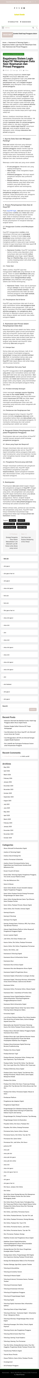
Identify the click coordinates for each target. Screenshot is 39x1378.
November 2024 (8, 834)
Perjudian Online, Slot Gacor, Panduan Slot (16, 1124)
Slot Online (7, 1190)
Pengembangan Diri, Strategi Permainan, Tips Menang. (20, 1116)
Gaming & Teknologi (10, 916)
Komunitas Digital (9, 1013)
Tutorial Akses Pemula (10, 1354)
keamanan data (9, 524)
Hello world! (25, 756)
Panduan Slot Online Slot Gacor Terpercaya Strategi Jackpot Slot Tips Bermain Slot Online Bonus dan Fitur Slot (20, 1086)
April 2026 (7, 771)
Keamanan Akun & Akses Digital (13, 965)
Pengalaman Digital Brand (11, 1105)
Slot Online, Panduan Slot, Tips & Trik (15, 1223)
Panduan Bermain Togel (11, 1054)
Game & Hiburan (9, 884)
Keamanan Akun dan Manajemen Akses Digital (18, 968)
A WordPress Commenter (12, 756)
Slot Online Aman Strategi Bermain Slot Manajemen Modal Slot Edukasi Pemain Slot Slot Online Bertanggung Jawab (19, 1196)
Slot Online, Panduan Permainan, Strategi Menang (18, 1219)
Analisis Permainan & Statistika (13, 859)
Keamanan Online (9, 985)
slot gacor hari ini (9, 573)
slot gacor (7, 566)
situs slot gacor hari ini (11, 1172)
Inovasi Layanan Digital (11, 935)
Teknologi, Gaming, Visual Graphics (14, 1337)
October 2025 (8, 793)
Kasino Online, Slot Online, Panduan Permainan (18, 942)
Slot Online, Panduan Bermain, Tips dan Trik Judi (18, 1215)
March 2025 (7, 819)
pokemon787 (8, 1146)
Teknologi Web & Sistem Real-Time (14, 1334)
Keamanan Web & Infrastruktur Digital (15, 1004)
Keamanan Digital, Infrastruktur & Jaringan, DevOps (19, 976)
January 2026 (8, 782)
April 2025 (7, 815)
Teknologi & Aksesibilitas (11, 1268)
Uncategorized (8, 1362)
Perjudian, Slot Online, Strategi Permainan (16, 1127)
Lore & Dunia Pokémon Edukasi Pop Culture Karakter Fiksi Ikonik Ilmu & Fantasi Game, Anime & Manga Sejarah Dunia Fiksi (20, 1019)
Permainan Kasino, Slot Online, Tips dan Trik (17, 1135)
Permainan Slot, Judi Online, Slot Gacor (15, 1142)
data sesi (13, 520)
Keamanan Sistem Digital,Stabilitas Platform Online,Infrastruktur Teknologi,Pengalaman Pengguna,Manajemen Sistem (17, 998)
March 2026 (7, 774)
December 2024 (8, 830)
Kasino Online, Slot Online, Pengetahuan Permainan (19, 946)
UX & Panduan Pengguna (11, 1365)
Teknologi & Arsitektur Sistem (13, 1272)
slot (5, 632)
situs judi (6, 1150)
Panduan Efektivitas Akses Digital (14, 1069)
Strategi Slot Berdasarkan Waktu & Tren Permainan (19, 1261)
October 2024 (8, 838)
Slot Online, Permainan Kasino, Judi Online (16, 1227)
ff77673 (7, 70)
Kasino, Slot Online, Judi (11, 950)
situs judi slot (8, 1153)
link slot (6, 596)
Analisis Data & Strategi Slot (12, 856)
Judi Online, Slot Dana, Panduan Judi (15, 939)
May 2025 (7, 812)
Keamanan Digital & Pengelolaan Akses (15, 972)
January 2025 (8, 826)
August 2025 (7, 800)
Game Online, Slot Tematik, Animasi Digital (17, 909)
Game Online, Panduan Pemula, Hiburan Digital (18, 905)
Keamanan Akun (9, 961)
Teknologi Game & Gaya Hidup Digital (15, 1309)
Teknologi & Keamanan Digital (13, 1285)
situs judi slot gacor (10, 1157)
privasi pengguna (9, 527)
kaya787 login (11, 211)
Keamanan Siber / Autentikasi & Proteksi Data (17, 993)
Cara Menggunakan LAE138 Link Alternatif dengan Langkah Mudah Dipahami (18, 2)
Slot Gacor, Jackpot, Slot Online (13, 1187)
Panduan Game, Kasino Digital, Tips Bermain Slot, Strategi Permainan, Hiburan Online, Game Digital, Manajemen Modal (19, 1074)
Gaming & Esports (9, 912)
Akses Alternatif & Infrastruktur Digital (15, 848)
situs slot (6, 625)
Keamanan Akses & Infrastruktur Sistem (16, 957)
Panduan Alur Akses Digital (12, 1050)
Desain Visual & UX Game (11, 871)
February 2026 (8, 778)
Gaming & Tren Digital (10, 920)
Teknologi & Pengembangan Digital (14, 1296)
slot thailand (7, 684)
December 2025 (8, 786)
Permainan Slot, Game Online (12, 1139)
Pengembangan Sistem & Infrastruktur (15, 1120)
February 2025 (8, 823)
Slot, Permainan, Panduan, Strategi (14, 1234)
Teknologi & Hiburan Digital (12, 1275)
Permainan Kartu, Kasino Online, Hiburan (16, 1131)
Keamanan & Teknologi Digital (14, 54)
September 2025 (9, 797)
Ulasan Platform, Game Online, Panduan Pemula (18, 1358)
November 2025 (8, 789)
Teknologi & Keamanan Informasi (14, 1289)
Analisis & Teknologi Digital (12, 852)
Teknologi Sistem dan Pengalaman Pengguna (17, 1330)
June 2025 (7, 808)
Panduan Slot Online (10, 1080)
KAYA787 (21, 520)
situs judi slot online (10, 1161)
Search (5, 706)
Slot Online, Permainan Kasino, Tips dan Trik (17, 1230)
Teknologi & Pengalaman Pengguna (14, 1292)
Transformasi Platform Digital (13, 1351)
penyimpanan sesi (23, 524)
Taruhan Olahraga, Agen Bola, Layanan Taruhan (18, 1264)
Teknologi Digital (9, 1300)
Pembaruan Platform (10, 1097)
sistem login (22, 527)
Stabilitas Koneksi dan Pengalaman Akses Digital (18, 1238)
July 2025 (6, 804)
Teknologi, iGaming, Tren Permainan (14, 1341)
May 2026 (7, 767)
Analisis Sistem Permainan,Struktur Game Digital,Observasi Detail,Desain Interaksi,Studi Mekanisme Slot (17, 865)
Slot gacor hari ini (9, 610)
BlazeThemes (20, 1374)
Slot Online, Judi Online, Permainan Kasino (16, 1212)
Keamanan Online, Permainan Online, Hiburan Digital (19, 989)
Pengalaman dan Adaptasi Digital (14, 1101)
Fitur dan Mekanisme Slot (11, 880)
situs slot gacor (8, 588)
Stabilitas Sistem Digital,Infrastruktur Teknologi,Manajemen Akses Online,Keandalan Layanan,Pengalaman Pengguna (18, 1243)
